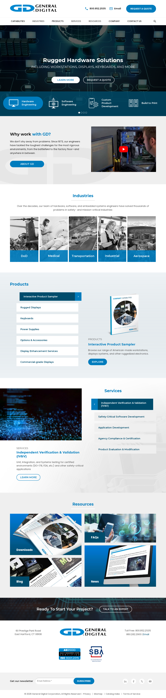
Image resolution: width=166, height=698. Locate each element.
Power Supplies (29, 329)
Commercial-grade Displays (37, 362)
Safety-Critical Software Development (121, 416)
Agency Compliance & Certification (119, 438)
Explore (97, 361)
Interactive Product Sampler (40, 296)
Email (146, 634)
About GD (27, 164)
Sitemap (98, 693)
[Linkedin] (125, 681)
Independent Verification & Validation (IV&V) (123, 404)
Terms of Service (131, 693)
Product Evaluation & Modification (119, 449)
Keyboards (26, 318)
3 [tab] (84, 112)
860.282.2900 (133, 634)
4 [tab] (86, 112)
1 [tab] (79, 112)
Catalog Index (113, 693)
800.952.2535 (143, 630)
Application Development (113, 427)
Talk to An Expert (115, 609)
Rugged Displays (30, 307)
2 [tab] (81, 112)
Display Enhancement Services (39, 351)
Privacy (87, 693)
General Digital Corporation (46, 693)
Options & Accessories (33, 340)
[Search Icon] (150, 21)
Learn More (65, 79)
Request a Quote (141, 8)
